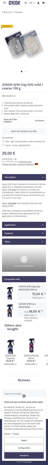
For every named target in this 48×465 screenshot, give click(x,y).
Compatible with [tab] (12, 279)
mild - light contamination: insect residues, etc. (25, 141)
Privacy (16, 434)
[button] (26, 2)
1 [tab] (21, 71)
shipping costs (25, 161)
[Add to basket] (4, 20)
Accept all (24, 455)
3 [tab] (26, 71)
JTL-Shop (28, 462)
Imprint (7, 434)
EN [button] (31, 2)
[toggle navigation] (4, 1)
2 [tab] (24, 71)
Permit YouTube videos (24, 266)
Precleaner (39, 120)
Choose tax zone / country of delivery (18, 164)
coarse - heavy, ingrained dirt (17, 145)
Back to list (8, 12)
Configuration (24, 448)
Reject (24, 440)
